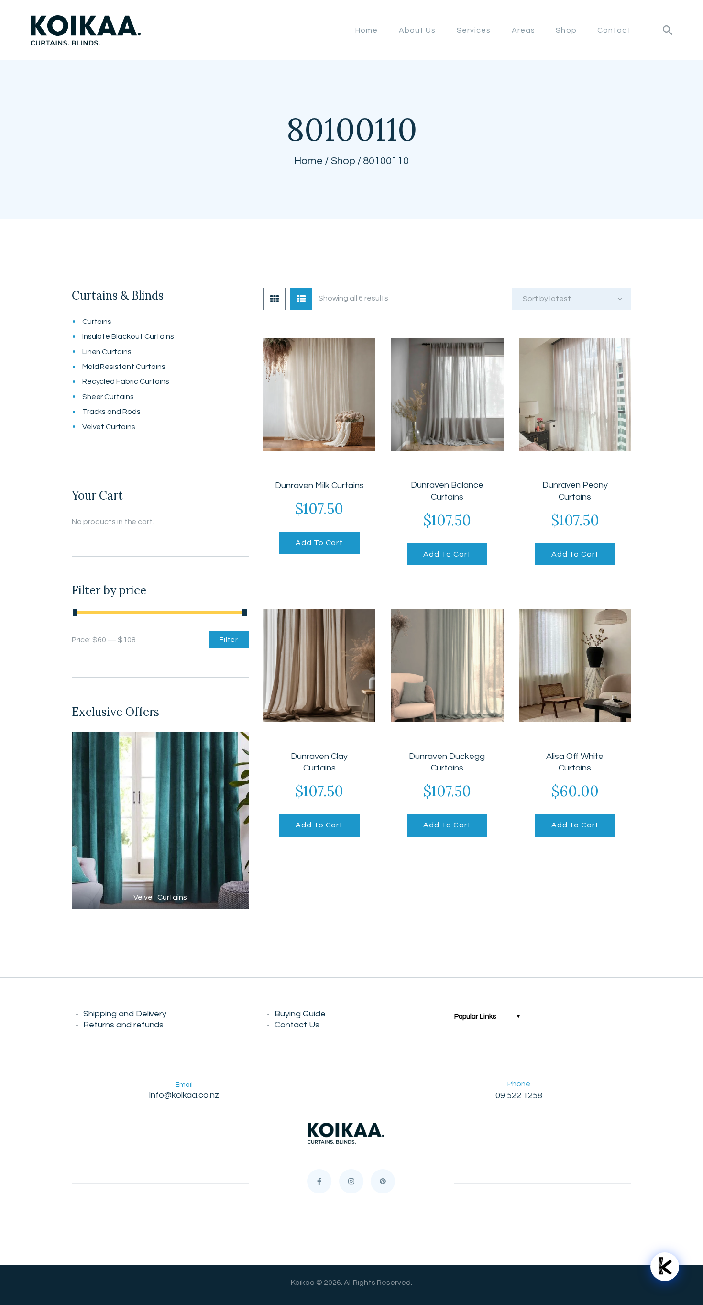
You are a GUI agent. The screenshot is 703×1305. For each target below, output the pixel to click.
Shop (343, 161)
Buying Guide (301, 1013)
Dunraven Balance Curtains (447, 491)
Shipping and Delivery (126, 1013)
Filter (229, 639)
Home (308, 161)
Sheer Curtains (108, 397)
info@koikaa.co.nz (184, 1095)
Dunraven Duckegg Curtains (447, 762)
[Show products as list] (301, 299)
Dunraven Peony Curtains (575, 491)
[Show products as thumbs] (274, 299)
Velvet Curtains (109, 427)
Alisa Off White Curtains (575, 762)
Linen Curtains (107, 352)
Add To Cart (319, 543)
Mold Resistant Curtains (123, 366)
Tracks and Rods (111, 411)
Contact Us (297, 1024)
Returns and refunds (125, 1024)
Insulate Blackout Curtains (128, 336)
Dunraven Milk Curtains (319, 485)
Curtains (97, 321)
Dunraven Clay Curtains (319, 762)
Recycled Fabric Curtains (125, 381)
